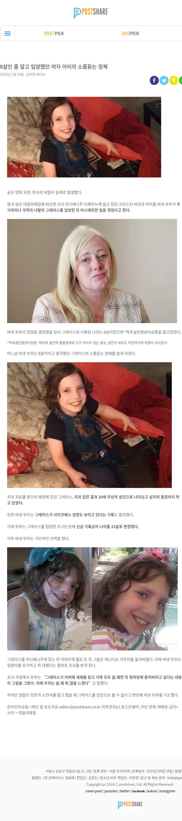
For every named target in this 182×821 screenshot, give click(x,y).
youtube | (111, 791)
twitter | (126, 791)
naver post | (95, 791)
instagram (167, 791)
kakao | (153, 791)
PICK (54, 33)
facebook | (139, 791)
